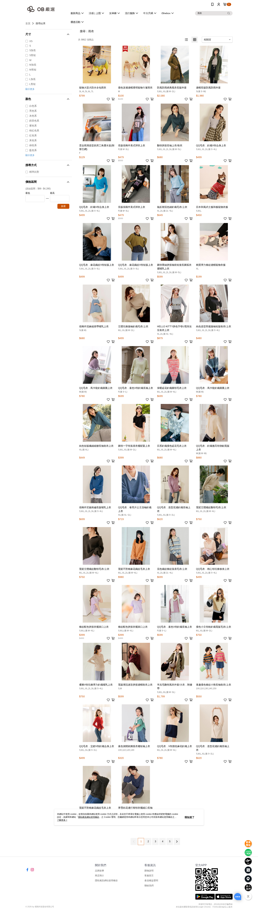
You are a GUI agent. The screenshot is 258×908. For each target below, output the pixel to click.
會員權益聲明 (151, 880)
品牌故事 (99, 870)
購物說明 (149, 870)
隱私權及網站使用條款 (106, 880)
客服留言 (149, 875)
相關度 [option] (207, 39)
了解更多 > (62, 820)
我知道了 (189, 817)
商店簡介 (99, 875)
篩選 (63, 206)
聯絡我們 (149, 885)
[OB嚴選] (44, 9)
